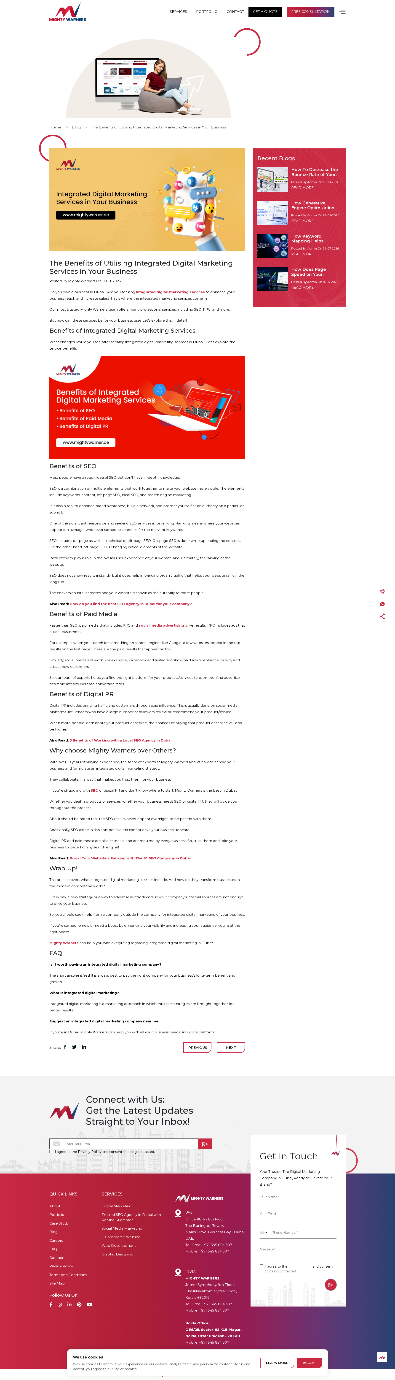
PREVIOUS (197, 1047)
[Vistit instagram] (60, 1305)
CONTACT (235, 11)
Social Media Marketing (122, 1228)
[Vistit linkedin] (69, 1305)
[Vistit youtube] (89, 1305)
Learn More (277, 1363)
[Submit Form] (205, 1143)
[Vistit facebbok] (50, 1305)
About (54, 1206)
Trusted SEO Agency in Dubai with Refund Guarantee (131, 1217)
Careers (56, 1240)
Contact (56, 1257)
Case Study (59, 1223)
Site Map (57, 1283)
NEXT (231, 1047)
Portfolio (56, 1214)
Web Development (119, 1245)
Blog (76, 127)
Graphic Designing (117, 1254)
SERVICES (178, 11)
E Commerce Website (121, 1237)
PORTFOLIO (207, 11)
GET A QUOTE (265, 11)
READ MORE (302, 187)
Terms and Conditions (68, 1275)
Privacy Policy (89, 1151)
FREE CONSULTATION (310, 11)
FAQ (53, 1249)
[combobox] (263, 1233)
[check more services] (340, 12)
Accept (309, 1363)
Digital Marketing (116, 1206)
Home (55, 127)
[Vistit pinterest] (79, 1305)
